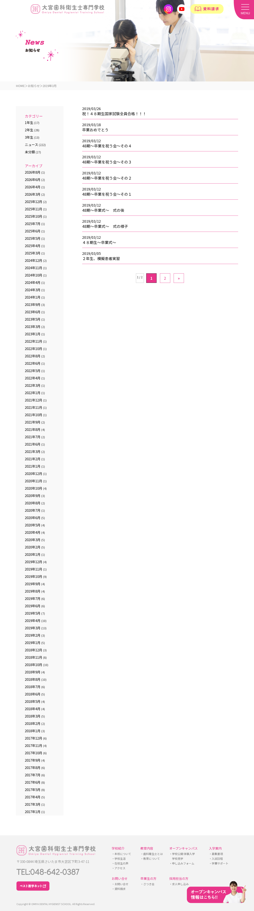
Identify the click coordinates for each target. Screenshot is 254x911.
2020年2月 (32, 546)
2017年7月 (32, 774)
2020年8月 (32, 502)
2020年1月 (32, 554)
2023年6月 (32, 311)
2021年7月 (32, 436)
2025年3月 (32, 252)
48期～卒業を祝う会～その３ (107, 162)
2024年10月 (33, 275)
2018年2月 (32, 723)
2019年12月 (33, 561)
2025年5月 (32, 238)
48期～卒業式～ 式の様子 (105, 226)
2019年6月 (32, 605)
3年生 (29, 137)
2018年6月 (32, 693)
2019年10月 (33, 576)
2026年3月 (32, 194)
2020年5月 (32, 524)
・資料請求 (118, 889)
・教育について (150, 859)
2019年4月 (32, 620)
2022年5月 (32, 370)
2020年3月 (32, 539)
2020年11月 (33, 480)
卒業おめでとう (95, 129)
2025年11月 (33, 208)
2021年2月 (32, 458)
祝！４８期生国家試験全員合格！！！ (114, 113)
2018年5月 (32, 701)
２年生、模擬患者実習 (101, 258)
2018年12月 (33, 649)
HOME (20, 86)
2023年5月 (32, 319)
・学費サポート (218, 863)
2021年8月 (32, 429)
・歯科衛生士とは (151, 854)
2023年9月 (32, 304)
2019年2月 (32, 635)
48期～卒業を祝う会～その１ (107, 194)
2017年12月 (33, 738)
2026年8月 (32, 172)
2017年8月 (32, 767)
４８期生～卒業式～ (99, 242)
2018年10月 (33, 664)
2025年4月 (32, 245)
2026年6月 (32, 179)
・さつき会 (147, 884)
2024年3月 (32, 289)
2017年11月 (33, 745)
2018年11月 (33, 657)
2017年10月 (33, 752)
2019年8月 (32, 591)
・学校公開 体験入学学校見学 (182, 856)
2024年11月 (33, 267)
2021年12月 (33, 399)
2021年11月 (33, 407)
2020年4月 (32, 532)
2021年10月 (33, 414)
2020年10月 (33, 488)
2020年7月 (32, 510)
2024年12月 (33, 260)
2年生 (29, 129)
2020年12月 (33, 473)
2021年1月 (32, 466)
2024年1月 (32, 297)
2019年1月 (32, 642)
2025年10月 (33, 216)
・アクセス (118, 868)
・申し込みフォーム (181, 863)
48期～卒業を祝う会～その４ (107, 145)
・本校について (121, 854)
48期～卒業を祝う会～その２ (107, 178)
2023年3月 (32, 326)
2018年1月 (32, 730)
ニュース (31, 144)
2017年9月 (32, 760)
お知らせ (34, 86)
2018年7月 (32, 686)
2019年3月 (32, 627)
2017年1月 (32, 811)
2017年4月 (32, 796)
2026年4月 (32, 186)
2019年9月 (32, 583)
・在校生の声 (120, 863)
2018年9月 (32, 671)
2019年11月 (33, 569)
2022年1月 (32, 392)
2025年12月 (33, 201)
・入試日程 (216, 859)
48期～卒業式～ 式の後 (103, 210)
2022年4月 (32, 377)
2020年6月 (32, 517)
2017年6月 (32, 782)
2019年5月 (32, 613)
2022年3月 (32, 385)
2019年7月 (32, 598)
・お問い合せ (120, 884)
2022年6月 (32, 363)
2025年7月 (32, 223)
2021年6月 (32, 444)
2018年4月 (32, 708)
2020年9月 (32, 495)
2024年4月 (32, 282)
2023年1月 (32, 333)
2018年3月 (32, 716)
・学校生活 (119, 859)
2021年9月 (32, 422)
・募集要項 (216, 854)
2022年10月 (33, 348)
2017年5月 (32, 789)
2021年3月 (32, 451)
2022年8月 (32, 355)
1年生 (29, 122)
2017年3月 (32, 804)
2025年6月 (32, 230)
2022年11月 (33, 341)
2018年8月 (32, 679)
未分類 (30, 151)
